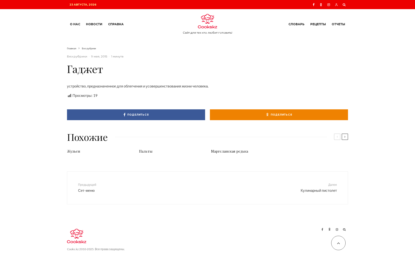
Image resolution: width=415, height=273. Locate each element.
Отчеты (338, 24)
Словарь (296, 24)
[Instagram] (328, 5)
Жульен (73, 151)
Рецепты (318, 24)
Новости (94, 24)
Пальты (146, 151)
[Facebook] (313, 5)
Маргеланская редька (229, 151)
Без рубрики (77, 56)
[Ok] (321, 5)
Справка (116, 24)
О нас (75, 24)
